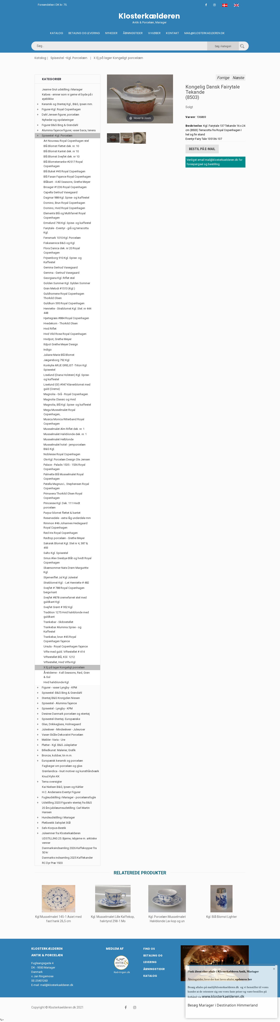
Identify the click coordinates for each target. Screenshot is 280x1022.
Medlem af (115, 948)
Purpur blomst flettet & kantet (62, 512)
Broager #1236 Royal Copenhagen (65, 187)
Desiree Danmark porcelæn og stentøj (66, 713)
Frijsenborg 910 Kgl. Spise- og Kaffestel (63, 260)
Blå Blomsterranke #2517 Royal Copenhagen (63, 164)
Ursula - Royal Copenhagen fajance (66, 646)
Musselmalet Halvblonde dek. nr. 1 (65, 434)
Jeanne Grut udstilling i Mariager (62, 89)
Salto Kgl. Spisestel (56, 553)
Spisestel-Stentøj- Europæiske (61, 719)
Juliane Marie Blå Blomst (59, 354)
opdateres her (243, 979)
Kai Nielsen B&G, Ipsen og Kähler (62, 787)
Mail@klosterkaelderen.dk (204, 33)
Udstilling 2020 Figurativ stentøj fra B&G (67, 802)
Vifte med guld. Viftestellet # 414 (64, 651)
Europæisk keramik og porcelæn (62, 760)
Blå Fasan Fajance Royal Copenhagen (67, 176)
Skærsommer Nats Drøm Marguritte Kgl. (66, 570)
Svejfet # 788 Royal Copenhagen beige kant (64, 590)
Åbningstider (133, 33)
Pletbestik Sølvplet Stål (56, 822)
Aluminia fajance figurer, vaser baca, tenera (69, 130)
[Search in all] (242, 46)
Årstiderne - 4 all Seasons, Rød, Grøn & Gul (67, 675)
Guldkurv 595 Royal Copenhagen (64, 303)
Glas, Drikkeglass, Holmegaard (61, 724)
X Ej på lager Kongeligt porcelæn (118, 58)
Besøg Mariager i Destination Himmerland (223, 1005)
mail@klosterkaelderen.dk (56, 985)
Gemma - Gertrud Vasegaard (61, 272)
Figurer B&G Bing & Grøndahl (60, 125)
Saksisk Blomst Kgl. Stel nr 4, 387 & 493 (66, 545)
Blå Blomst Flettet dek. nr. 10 (61, 146)
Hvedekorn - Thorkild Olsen (61, 323)
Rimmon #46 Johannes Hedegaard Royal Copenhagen (66, 525)
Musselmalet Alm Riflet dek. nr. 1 (64, 429)
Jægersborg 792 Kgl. (57, 360)
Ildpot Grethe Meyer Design (61, 344)
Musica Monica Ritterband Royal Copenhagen (64, 421)
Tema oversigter (52, 781)
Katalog (56, 33)
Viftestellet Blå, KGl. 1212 (59, 657)
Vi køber (154, 33)
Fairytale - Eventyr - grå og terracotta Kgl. (66, 230)
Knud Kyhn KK (51, 776)
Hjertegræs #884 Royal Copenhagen (66, 318)
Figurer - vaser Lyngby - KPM (59, 687)
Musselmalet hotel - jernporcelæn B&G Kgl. (65, 447)
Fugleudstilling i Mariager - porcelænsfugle (69, 797)
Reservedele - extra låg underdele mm (67, 518)
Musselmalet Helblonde (59, 439)
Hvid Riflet (50, 328)
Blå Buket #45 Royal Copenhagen (64, 171)
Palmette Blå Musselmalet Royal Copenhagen (64, 476)
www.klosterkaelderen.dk (223, 996)
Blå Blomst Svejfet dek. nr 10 (61, 156)
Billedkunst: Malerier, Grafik (59, 750)
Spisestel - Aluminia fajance (59, 703)
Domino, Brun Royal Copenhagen (64, 202)
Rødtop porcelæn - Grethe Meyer (64, 538)
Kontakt (172, 33)
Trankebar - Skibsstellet (58, 622)
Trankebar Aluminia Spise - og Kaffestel (62, 629)
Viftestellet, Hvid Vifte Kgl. (60, 662)
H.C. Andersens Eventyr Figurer (61, 792)
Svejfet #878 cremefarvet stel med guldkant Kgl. (65, 600)
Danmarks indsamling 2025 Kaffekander (67, 857)
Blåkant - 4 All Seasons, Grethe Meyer (67, 181)
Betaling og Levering (84, 33)
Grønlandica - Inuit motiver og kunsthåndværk (70, 771)
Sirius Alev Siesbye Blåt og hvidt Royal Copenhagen (67, 560)
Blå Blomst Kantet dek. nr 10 (61, 151)
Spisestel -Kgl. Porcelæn (69, 58)
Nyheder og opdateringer (58, 119)
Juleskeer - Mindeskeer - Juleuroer (63, 729)
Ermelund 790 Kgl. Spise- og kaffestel (67, 223)
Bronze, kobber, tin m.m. (57, 755)
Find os (149, 949)
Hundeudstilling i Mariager (58, 817)
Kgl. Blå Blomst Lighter (221, 916)
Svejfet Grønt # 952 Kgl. (58, 607)
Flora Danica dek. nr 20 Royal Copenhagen (62, 250)
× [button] (274, 969)
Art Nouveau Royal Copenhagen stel (66, 140)
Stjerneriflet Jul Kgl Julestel (61, 577)
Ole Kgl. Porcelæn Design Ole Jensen (67, 459)
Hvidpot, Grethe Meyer (58, 339)
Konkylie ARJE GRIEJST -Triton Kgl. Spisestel (65, 367)
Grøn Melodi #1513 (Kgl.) (59, 288)
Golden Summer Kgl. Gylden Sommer (67, 283)
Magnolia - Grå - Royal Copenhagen (66, 394)
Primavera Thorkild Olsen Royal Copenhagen (63, 496)
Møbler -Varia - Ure (53, 739)
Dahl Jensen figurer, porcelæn (60, 114)
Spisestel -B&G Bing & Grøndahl (62, 692)
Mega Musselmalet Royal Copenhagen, (59, 412)
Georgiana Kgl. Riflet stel (59, 278)
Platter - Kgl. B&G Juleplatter (59, 745)
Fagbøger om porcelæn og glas (62, 766)
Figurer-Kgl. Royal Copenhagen (61, 109)
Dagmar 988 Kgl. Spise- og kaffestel (66, 197)
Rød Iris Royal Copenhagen (61, 532)
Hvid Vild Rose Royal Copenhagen (65, 333)
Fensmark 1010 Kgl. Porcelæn (62, 237)
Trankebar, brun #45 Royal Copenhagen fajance (60, 639)
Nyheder (111, 33)
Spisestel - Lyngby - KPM (57, 708)
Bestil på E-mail (202, 149)
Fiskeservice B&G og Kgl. (59, 243)
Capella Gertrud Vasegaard (60, 192)
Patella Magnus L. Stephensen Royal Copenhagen (66, 486)
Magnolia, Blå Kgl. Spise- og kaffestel (67, 404)
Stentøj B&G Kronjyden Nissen (61, 698)
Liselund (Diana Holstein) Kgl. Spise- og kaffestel (66, 377)
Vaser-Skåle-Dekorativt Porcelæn (62, 734)
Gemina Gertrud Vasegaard (61, 267)
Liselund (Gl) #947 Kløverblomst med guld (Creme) (67, 387)
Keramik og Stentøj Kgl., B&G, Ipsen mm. (67, 104)
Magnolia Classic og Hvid (60, 399)
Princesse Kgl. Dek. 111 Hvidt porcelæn (62, 505)
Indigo (48, 349)
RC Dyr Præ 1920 (52, 863)
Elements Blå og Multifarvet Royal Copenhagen (65, 215)
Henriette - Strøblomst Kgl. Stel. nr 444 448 (67, 311)
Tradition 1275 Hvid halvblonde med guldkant (66, 614)
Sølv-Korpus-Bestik (54, 828)
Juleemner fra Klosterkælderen (61, 833)
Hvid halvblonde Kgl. (56, 682)
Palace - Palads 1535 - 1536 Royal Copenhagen (64, 467)
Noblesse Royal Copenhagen (62, 454)
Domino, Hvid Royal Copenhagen (64, 208)
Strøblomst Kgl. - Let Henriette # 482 (66, 582)
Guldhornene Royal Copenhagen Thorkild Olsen (64, 296)
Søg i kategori (223, 46)
